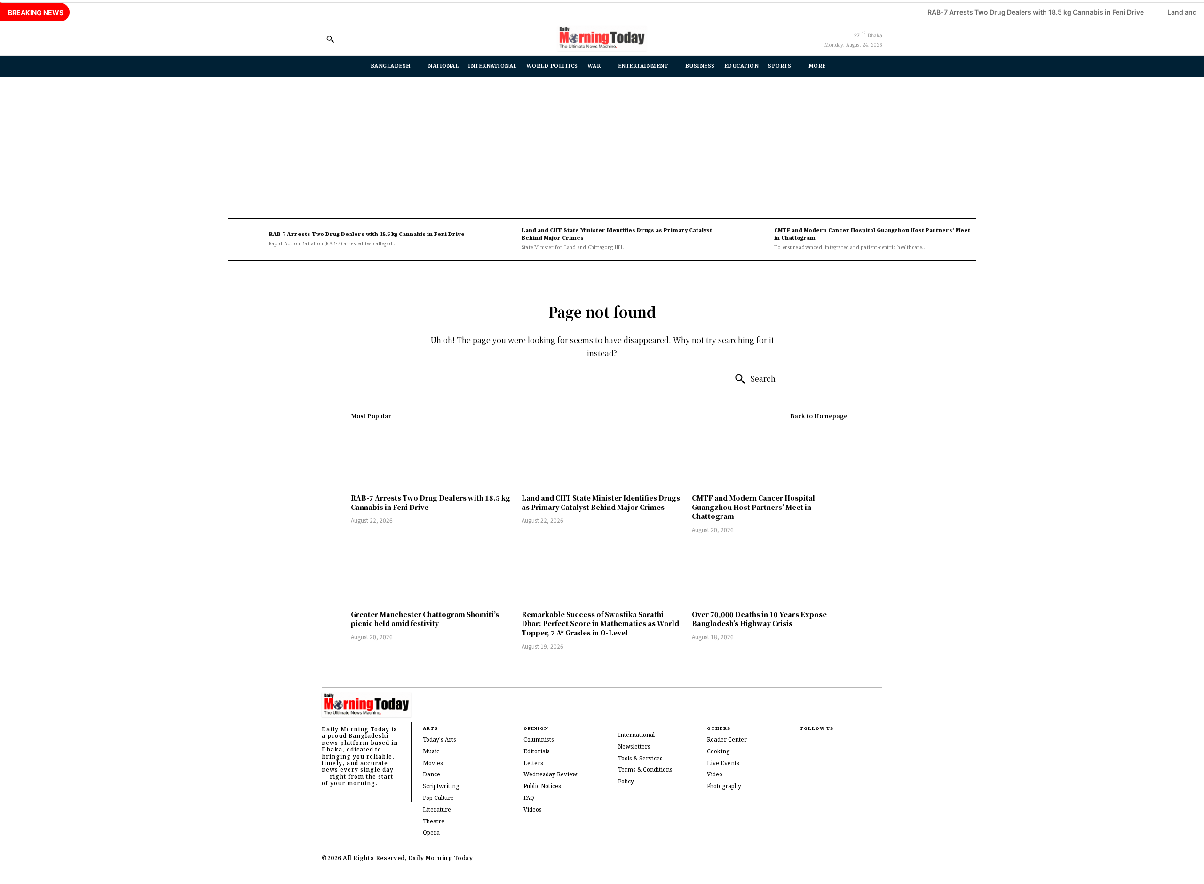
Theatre (433, 821)
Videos (532, 810)
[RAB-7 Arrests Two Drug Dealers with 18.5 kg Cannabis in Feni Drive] (246, 239)
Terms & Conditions (645, 770)
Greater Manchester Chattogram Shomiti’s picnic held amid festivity (425, 619)
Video (714, 774)
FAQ (528, 798)
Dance (431, 774)
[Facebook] (803, 743)
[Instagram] (803, 759)
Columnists (538, 739)
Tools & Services (640, 758)
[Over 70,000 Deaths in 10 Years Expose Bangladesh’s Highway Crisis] (772, 573)
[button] (330, 39)
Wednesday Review (550, 774)
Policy (626, 781)
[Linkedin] (803, 774)
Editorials (536, 751)
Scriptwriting (441, 786)
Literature (437, 810)
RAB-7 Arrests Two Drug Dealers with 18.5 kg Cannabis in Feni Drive (1001, 12)
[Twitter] (803, 789)
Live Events (723, 763)
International (636, 735)
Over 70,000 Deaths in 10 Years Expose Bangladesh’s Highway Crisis (759, 619)
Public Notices (542, 786)
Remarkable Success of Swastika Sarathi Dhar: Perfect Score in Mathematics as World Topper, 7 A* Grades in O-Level (600, 623)
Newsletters (634, 747)
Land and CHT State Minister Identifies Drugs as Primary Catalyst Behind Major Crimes (617, 234)
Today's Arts (439, 739)
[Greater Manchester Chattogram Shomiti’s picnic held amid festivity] (431, 573)
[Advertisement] (602, 147)
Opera (431, 833)
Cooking (718, 751)
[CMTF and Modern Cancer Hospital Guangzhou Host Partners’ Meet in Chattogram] (751, 239)
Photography (724, 786)
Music (431, 751)
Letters (533, 763)
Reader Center (727, 739)
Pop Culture (438, 798)
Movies (433, 763)
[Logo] (602, 38)
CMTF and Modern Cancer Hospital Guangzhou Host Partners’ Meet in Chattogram (872, 234)
